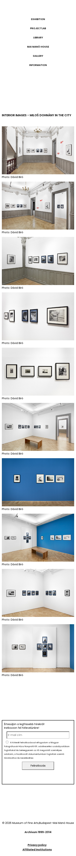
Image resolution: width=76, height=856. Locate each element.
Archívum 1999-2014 (38, 832)
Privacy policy (37, 845)
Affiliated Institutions (37, 849)
